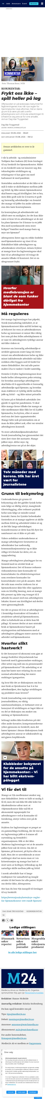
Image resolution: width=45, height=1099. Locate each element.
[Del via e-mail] (12, 920)
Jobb (8, 4)
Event (24, 4)
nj (3, 915)
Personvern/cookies (34, 993)
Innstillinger (38, 1097)
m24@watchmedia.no (26, 1029)
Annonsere (16, 4)
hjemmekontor (34, 911)
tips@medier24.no (16, 1014)
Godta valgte (21, 1092)
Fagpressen (35, 1043)
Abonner (33, 4)
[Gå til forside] (3, 3)
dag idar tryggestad (13, 911)
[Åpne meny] (42, 4)
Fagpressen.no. (11, 1084)
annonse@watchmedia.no (25, 1024)
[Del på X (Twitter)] (7, 920)
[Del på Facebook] (3, 920)
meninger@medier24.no (21, 1019)
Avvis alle (11, 1092)
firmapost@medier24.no (13, 1038)
